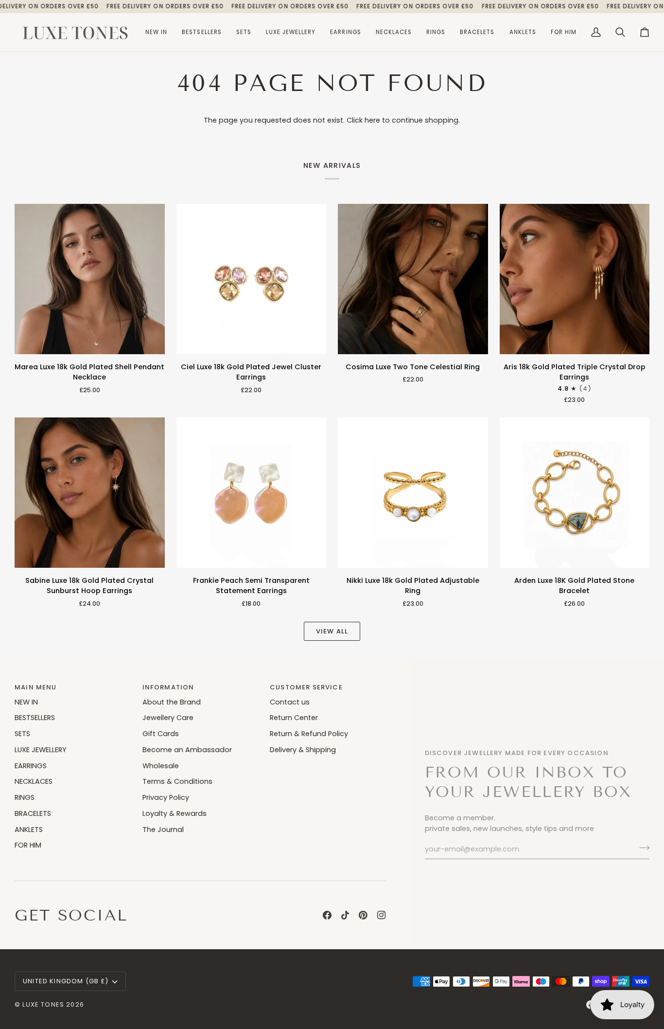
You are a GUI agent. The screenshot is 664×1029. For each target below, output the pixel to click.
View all (332, 631)
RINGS (25, 797)
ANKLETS (29, 829)
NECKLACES (33, 781)
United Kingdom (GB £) (66, 981)
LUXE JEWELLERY (41, 750)
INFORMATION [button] (168, 687)
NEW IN (26, 702)
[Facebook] (327, 915)
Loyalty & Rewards (174, 813)
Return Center (294, 717)
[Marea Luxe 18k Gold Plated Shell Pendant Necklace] (90, 279)
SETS (22, 734)
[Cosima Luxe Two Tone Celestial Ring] (413, 279)
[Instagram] (381, 915)
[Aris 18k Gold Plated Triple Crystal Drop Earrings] (575, 279)
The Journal (163, 829)
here (372, 120)
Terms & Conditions (177, 781)
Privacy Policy (165, 797)
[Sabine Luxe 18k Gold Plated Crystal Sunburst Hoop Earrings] (90, 492)
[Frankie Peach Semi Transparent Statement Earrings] (251, 492)
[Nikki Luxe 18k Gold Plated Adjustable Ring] (413, 492)
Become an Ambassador (187, 750)
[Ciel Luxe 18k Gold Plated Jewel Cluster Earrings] (251, 279)
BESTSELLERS (35, 717)
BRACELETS (33, 813)
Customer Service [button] (306, 687)
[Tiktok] (345, 915)
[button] (291, 32)
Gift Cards (160, 734)
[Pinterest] (363, 915)
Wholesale (160, 766)
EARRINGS (31, 766)
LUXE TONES (43, 1004)
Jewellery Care (167, 717)
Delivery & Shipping (303, 750)
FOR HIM (28, 845)
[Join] (641, 848)
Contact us (290, 702)
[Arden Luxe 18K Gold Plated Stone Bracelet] (575, 492)
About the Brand (171, 702)
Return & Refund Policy (309, 734)
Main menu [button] (36, 687)
